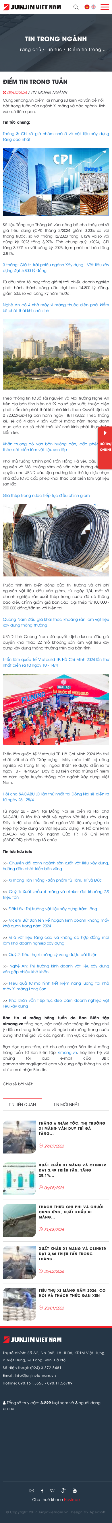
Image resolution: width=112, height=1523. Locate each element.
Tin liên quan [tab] (22, 1104)
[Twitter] (53, 1490)
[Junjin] (32, 1339)
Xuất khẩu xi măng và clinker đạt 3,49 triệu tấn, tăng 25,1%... (72, 1170)
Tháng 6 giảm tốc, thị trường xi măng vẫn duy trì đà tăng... (72, 1128)
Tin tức (54, 49)
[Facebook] (43, 1490)
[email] (32, 1490)
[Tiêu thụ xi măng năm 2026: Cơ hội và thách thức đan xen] (19, 1304)
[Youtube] (75, 1490)
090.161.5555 (31, 1382)
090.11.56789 (60, 1382)
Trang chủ (29, 49)
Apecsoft (98, 1512)
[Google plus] (64, 1490)
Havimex (72, 1499)
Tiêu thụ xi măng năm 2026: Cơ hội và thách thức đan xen (72, 1293)
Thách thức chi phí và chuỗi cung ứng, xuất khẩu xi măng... (71, 1211)
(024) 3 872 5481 (46, 1367)
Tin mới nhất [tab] (66, 1104)
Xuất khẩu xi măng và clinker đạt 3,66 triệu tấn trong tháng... (72, 1253)
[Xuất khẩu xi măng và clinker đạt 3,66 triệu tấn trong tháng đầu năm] (19, 1262)
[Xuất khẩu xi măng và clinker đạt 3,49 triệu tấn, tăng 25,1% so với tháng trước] (19, 1178)
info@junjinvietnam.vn (35, 1375)
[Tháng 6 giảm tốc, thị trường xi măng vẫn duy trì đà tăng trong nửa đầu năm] (19, 1137)
